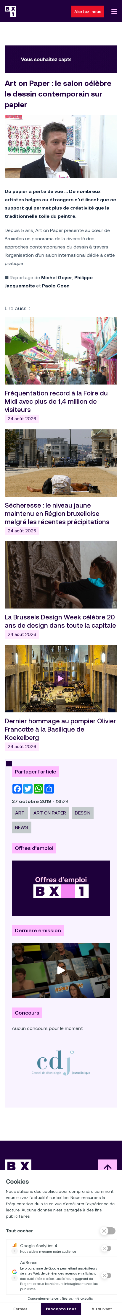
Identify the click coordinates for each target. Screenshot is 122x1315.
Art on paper (49, 812)
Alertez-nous (87, 11)
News (21, 827)
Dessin (82, 812)
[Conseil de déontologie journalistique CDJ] (61, 1062)
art (20, 812)
